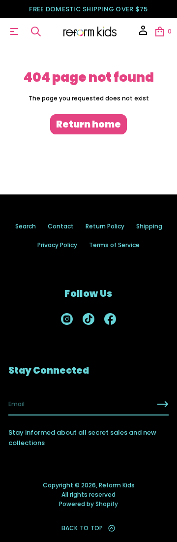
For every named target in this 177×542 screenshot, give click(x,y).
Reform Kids (117, 485)
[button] (36, 31)
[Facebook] (110, 319)
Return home (88, 124)
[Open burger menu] (14, 31)
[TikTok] (88, 319)
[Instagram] (67, 319)
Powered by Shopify (88, 504)
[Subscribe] (163, 404)
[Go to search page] (36, 31)
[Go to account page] (143, 34)
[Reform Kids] (90, 31)
